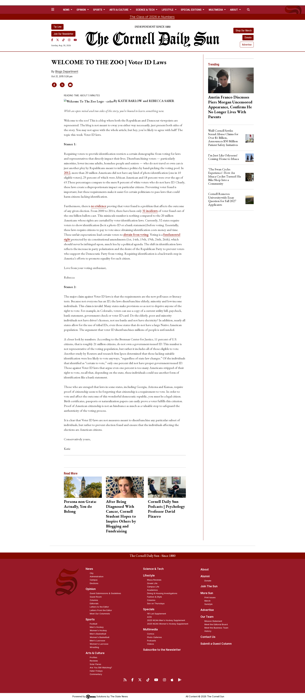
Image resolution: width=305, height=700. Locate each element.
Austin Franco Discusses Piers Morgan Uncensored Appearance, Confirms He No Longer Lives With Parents (230, 107)
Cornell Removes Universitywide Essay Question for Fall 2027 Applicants (222, 199)
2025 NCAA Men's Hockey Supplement (166, 620)
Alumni (205, 576)
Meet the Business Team (216, 628)
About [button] (234, 9)
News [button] (66, 9)
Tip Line (57, 26)
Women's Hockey (98, 630)
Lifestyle (149, 575)
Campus (94, 580)
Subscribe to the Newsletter (162, 649)
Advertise (247, 44)
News (89, 568)
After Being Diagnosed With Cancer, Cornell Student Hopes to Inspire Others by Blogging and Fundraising (121, 516)
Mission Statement (213, 621)
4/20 (149, 617)
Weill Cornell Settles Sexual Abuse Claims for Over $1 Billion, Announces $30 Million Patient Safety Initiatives (223, 137)
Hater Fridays (96, 671)
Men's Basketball (98, 634)
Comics (150, 634)
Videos (150, 644)
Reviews (94, 661)
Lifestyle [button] (168, 9)
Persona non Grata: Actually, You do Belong (80, 506)
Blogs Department (66, 71)
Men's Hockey (97, 627)
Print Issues (210, 597)
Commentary (96, 674)
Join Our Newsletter (63, 33)
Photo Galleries (154, 637)
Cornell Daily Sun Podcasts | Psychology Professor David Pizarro (166, 509)
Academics (152, 590)
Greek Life (152, 583)
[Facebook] (52, 39)
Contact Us (207, 636)
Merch (207, 601)
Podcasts (151, 640)
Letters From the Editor (101, 610)
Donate (248, 37)
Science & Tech (153, 568)
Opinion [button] (81, 9)
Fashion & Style (154, 597)
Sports (90, 619)
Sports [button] (98, 9)
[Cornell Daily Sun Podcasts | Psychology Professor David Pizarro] (167, 487)
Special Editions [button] (191, 9)
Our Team (207, 616)
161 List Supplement (156, 613)
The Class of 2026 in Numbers (152, 17)
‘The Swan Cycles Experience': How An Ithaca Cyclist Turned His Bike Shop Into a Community (224, 176)
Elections (94, 583)
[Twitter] (57, 39)
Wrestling (94, 647)
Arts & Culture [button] (119, 9)
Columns (94, 600)
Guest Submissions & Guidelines (105, 593)
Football (93, 624)
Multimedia (150, 629)
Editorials (94, 603)
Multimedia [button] (216, 9)
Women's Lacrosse (99, 644)
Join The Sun (208, 586)
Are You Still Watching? (101, 667)
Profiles (93, 657)
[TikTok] (63, 39)
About (204, 569)
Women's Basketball (99, 637)
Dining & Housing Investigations (162, 593)
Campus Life (153, 587)
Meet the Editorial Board (216, 624)
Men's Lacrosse (97, 640)
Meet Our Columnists (100, 613)
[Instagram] (69, 39)
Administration (96, 576)
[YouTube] (75, 39)
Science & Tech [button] (145, 9)
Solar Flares (95, 664)
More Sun (206, 593)
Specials (148, 609)
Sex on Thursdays (156, 603)
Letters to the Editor (99, 607)
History (207, 631)
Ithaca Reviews (154, 580)
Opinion (91, 589)
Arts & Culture (95, 653)
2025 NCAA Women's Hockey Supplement (167, 624)
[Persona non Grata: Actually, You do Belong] (83, 487)
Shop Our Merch (244, 30)
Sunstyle (208, 604)
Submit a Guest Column (216, 643)
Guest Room (96, 597)
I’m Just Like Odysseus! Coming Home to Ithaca (223, 157)
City (91, 573)
